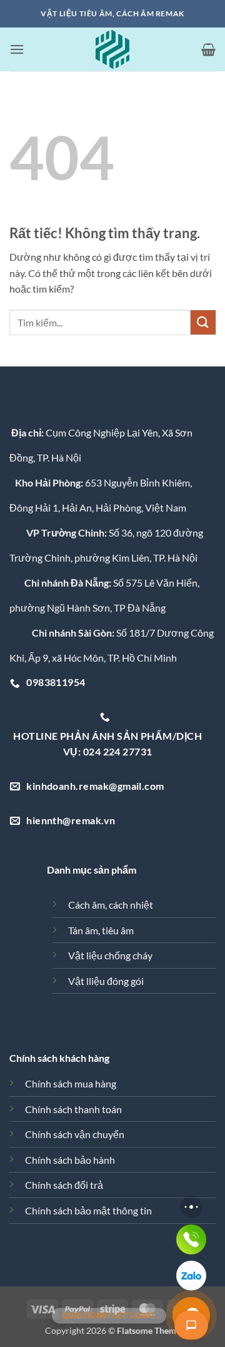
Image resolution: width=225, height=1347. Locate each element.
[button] (16, 49)
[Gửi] (203, 322)
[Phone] (191, 1239)
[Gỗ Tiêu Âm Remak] (112, 49)
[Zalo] (191, 1276)
